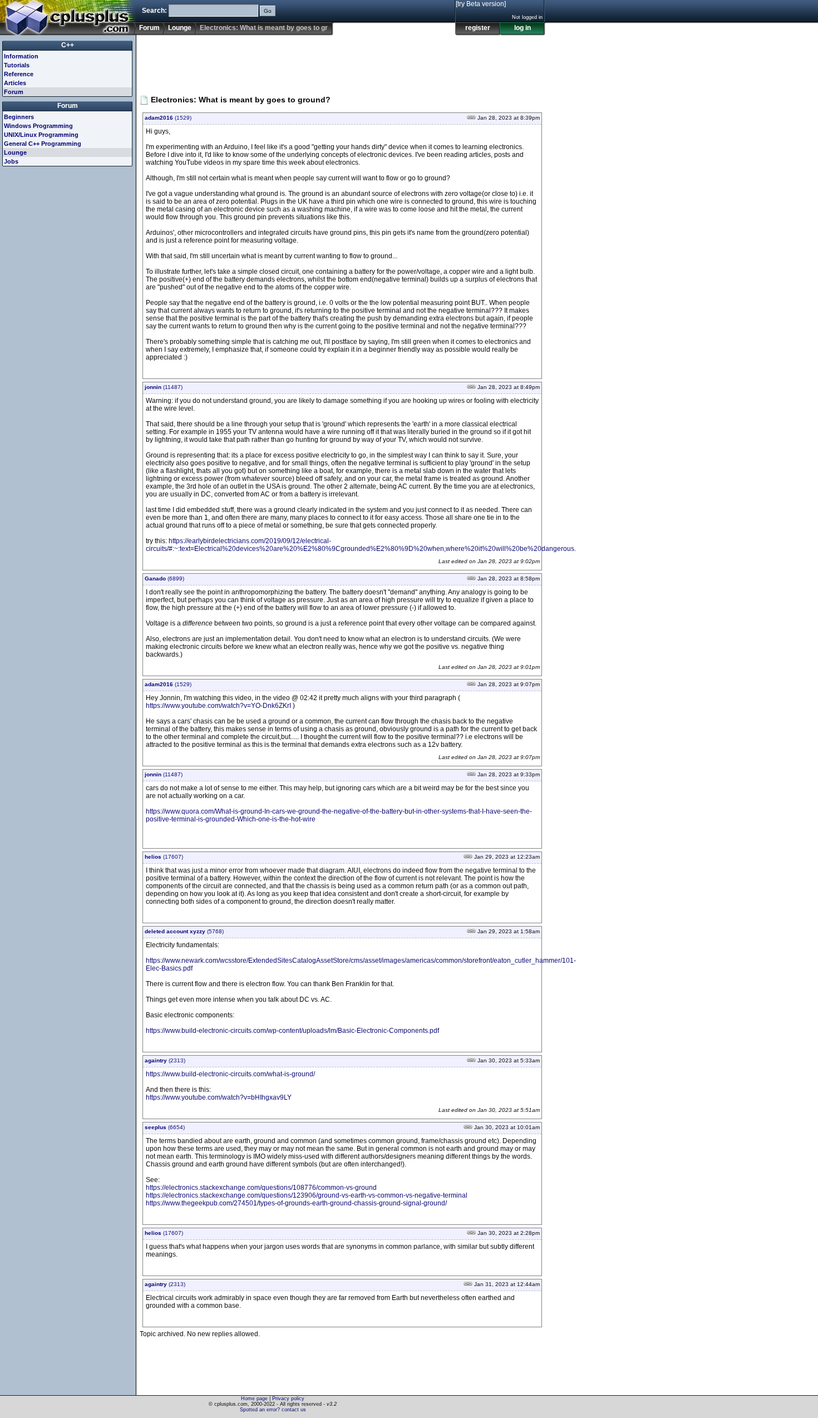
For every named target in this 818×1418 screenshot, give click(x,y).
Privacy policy (288, 1398)
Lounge (179, 28)
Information (21, 56)
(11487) (164, 387)
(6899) (164, 578)
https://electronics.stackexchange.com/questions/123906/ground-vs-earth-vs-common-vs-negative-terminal (306, 1195)
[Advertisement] (342, 61)
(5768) (184, 931)
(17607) (164, 857)
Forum (149, 28)
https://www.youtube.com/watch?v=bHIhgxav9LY (219, 1097)
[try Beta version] (481, 4)
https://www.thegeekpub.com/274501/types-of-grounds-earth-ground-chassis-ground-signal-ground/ (296, 1203)
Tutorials (16, 65)
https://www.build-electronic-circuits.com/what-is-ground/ (230, 1074)
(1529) (168, 118)
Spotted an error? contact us (273, 1409)
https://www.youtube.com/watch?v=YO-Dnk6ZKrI (218, 706)
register (477, 28)
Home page (254, 1398)
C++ (67, 45)
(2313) (165, 1060)
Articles (15, 83)
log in (522, 28)
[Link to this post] (471, 118)
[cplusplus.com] (68, 18)
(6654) (165, 1127)
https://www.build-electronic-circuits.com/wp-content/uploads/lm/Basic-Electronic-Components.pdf (292, 1031)
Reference (18, 74)
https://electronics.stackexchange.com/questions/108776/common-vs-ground (261, 1187)
